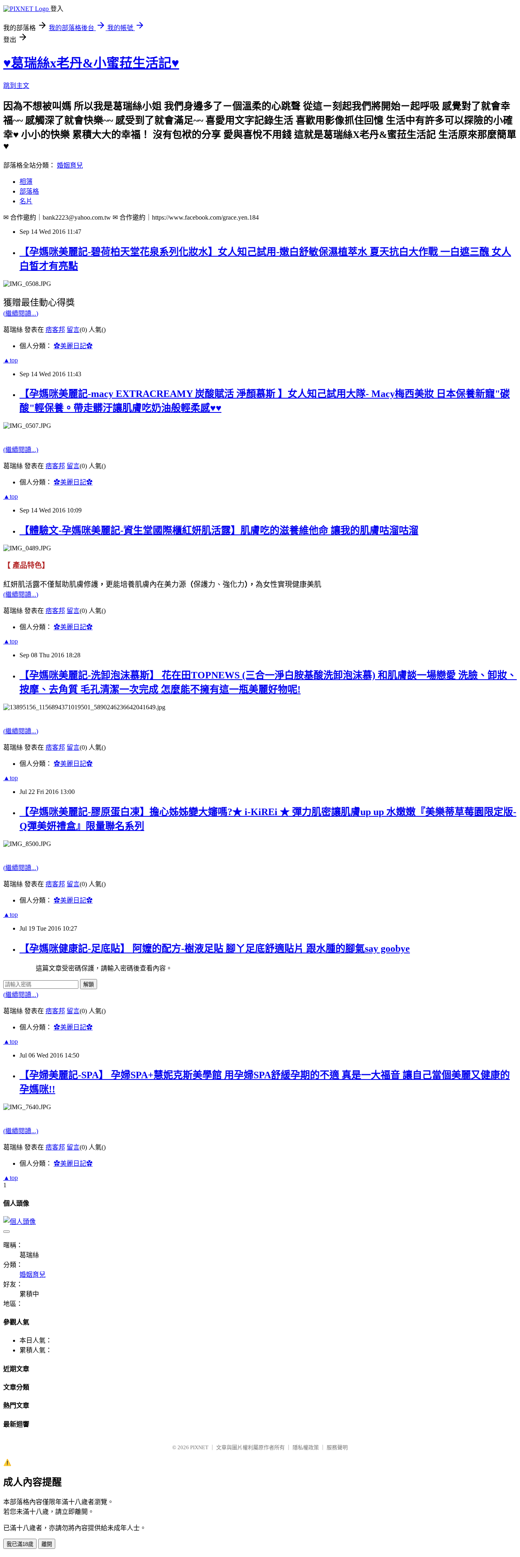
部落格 (29, 191)
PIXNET (199, 1447)
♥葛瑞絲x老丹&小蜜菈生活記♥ (91, 63)
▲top (10, 360)
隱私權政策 (305, 1447)
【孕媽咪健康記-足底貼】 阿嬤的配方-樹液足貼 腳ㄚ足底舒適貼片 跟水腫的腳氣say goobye (215, 948)
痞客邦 (55, 329)
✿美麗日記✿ (73, 345)
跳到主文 (16, 85)
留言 (73, 329)
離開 (46, 1544)
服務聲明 (337, 1447)
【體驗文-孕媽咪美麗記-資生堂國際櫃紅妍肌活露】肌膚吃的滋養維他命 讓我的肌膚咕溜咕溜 (219, 530)
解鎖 (88, 984)
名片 (26, 201)
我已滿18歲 (19, 1544)
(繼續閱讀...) (20, 313)
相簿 (26, 181)
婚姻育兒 (70, 165)
